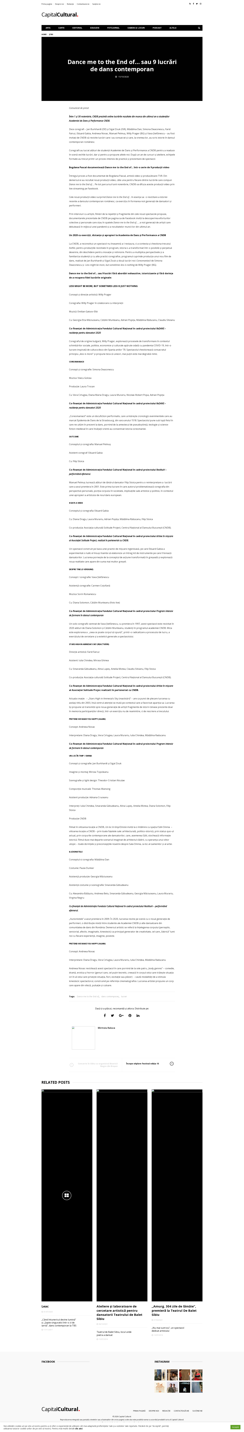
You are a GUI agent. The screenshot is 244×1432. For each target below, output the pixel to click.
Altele (173, 27)
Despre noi (59, 4)
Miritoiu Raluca (106, 1027)
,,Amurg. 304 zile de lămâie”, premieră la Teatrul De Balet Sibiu (174, 1310)
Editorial (77, 27)
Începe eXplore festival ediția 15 (142, 1063)
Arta (48, 27)
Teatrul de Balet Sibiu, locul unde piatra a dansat (114, 1333)
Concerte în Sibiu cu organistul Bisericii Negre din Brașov (98, 1064)
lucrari (124, 996)
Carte (61, 27)
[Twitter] (197, 3)
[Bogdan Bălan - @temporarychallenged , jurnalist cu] (184, 1387)
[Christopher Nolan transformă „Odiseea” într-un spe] (172, 1387)
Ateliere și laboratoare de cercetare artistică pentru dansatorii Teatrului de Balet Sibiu (119, 1312)
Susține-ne (96, 4)
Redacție (70, 4)
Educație (94, 27)
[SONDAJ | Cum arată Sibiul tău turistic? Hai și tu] (159, 1387)
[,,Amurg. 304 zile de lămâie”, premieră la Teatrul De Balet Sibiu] (177, 1195)
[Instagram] (200, 3)
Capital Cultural (125, 1416)
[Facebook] (193, 3)
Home (44, 34)
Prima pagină (47, 4)
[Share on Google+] (121, 1015)
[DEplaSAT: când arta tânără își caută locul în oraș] (172, 1374)
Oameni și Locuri (136, 27)
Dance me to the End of (88, 996)
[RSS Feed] (190, 3)
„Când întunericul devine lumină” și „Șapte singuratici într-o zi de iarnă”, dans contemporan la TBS (59, 1322)
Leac (45, 1306)
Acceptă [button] (235, 1427)
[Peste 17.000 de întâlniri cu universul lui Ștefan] (159, 1374)
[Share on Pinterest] (130, 1015)
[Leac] (67, 1195)
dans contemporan (110, 996)
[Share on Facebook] (104, 1015)
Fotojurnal (113, 27)
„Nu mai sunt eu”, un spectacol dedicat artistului (168, 1329)
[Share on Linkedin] (138, 1015)
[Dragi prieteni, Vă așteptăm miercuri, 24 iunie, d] (197, 1387)
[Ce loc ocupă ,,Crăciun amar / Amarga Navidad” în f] (184, 1374)
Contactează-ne (83, 4)
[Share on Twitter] (112, 1015)
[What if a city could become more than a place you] (197, 1374)
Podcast (157, 27)
